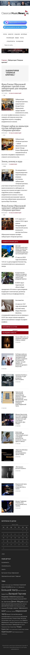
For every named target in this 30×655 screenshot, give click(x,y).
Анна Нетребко (6, 587)
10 (3, 537)
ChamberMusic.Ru (6, 566)
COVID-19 (4, 584)
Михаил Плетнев (10, 614)
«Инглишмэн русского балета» (20, 467)
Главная (4, 60)
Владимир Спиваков (8, 597)
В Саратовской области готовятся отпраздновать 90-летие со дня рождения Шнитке (21, 276)
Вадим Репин (5, 594)
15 (22, 537)
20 (15, 541)
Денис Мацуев (17, 601)
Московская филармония (15, 616)
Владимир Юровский (17, 599)
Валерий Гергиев (17, 593)
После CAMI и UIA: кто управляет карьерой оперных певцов (21, 338)
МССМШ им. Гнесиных (10, 611)
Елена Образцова (18, 605)
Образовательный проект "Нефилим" (11, 576)
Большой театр (10, 590)
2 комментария (13, 164)
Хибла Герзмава (25, 629)
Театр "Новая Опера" (11, 627)
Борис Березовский (22, 590)
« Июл (3, 554)
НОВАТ (10, 620)
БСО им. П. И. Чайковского (18, 587)
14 (19, 537)
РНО (20, 624)
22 (22, 541)
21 (19, 541)
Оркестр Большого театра (17, 620)
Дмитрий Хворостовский (12, 604)
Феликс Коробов (18, 629)
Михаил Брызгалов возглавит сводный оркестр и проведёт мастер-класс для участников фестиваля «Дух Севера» (21, 419)
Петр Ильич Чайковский (12, 624)
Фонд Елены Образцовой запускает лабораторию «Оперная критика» (14, 207)
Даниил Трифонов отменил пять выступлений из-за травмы (21, 503)
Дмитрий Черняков (22, 604)
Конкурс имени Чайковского (17, 608)
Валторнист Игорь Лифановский (10, 573)
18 (7, 541)
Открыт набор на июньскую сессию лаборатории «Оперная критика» (15, 128)
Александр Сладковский (19, 584)
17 (3, 541)
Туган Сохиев (12, 629)
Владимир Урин (19, 597)
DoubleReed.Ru (5, 562)
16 (26, 537)
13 (15, 537)
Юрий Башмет (7, 632)
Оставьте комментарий (15, 93)
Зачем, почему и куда (12, 161)
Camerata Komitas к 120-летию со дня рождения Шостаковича (21, 377)
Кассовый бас (19, 300)
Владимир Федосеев (7, 599)
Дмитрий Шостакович (8, 606)
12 (11, 537)
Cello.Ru (4, 569)
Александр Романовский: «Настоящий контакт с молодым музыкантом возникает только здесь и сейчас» (21, 436)
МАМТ (4, 611)
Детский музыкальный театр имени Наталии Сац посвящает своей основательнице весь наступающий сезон (21, 249)
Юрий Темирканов (16, 632)
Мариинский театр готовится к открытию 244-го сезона (21, 486)
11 (7, 537)
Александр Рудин (9, 584)
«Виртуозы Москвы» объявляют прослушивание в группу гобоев (21, 452)
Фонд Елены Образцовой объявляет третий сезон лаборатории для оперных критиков (14, 87)
